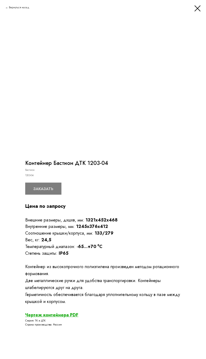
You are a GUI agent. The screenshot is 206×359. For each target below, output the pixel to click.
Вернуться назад (19, 7)
